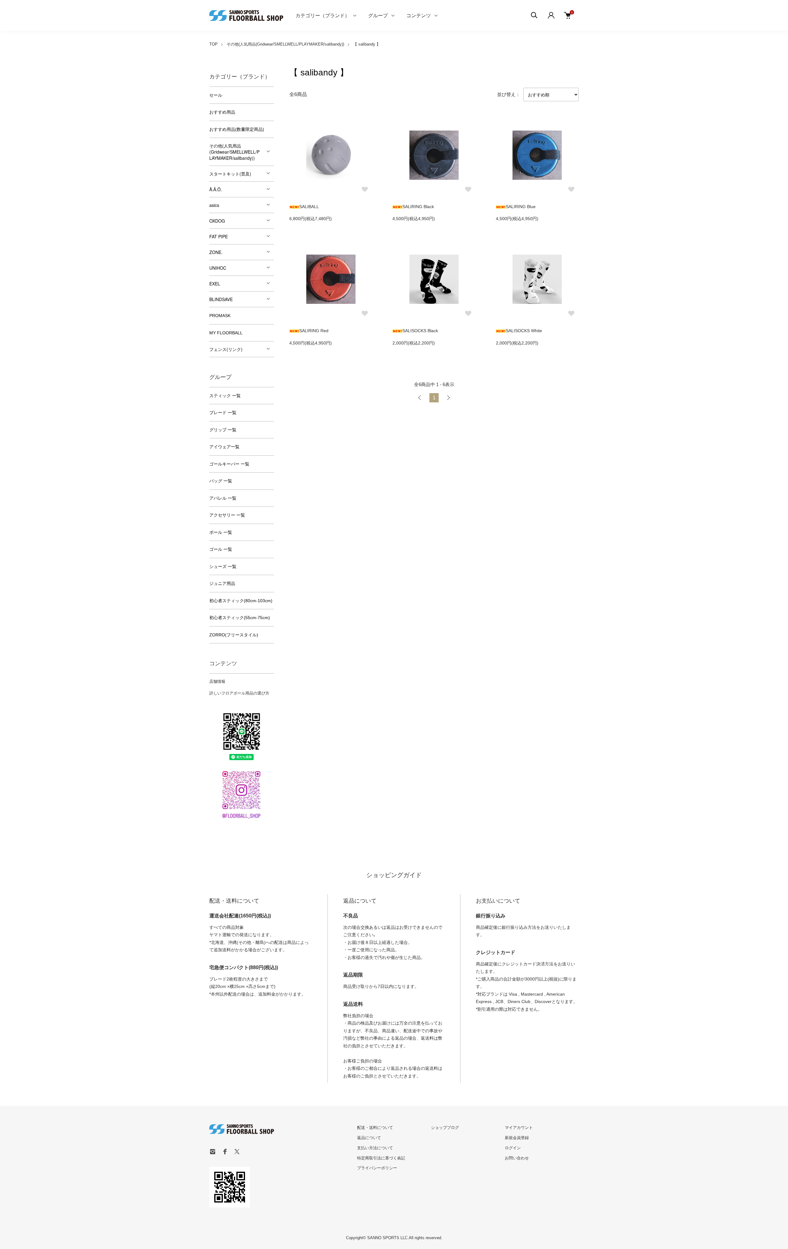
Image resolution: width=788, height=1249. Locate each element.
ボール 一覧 (220, 532)
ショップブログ (445, 1127)
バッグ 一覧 (220, 480)
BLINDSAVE (221, 299)
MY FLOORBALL (226, 332)
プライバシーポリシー (377, 1168)
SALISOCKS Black (420, 330)
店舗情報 (217, 681)
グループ (378, 15)
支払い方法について (375, 1148)
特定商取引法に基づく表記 (381, 1158)
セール (215, 95)
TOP (213, 44)
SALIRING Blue (521, 206)
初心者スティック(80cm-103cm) (240, 600)
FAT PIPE (218, 236)
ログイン (513, 1148)
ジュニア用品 (222, 583)
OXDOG (217, 221)
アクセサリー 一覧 (227, 515)
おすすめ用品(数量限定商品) (236, 129)
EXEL (214, 283)
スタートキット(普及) (230, 174)
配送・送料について (375, 1127)
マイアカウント (519, 1127)
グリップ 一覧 (222, 429)
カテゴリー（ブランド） (323, 15)
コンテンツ (418, 15)
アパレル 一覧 (222, 498)
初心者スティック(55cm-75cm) (239, 617)
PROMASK (220, 315)
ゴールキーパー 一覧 (229, 463)
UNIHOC (217, 268)
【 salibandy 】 (366, 44)
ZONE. (216, 252)
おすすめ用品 (222, 112)
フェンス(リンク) (226, 349)
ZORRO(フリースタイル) (233, 634)
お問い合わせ (517, 1158)
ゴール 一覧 (220, 549)
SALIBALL (309, 206)
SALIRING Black (418, 206)
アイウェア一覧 (224, 446)
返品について (369, 1137)
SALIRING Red (313, 330)
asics (214, 205)
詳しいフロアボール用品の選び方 (239, 693)
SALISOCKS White (524, 330)
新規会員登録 (517, 1137)
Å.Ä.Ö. (215, 189)
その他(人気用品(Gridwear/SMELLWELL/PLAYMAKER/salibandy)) (285, 44)
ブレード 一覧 (222, 412)
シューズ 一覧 (222, 566)
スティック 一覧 (225, 395)
